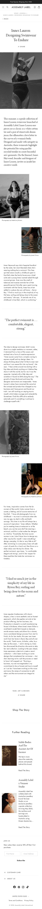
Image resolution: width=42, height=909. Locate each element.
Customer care (14, 872)
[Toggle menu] (3, 7)
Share (22, 47)
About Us (11, 879)
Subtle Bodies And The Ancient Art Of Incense (26, 747)
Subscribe (21, 860)
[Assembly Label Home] (21, 7)
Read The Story (24, 770)
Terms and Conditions (16, 900)
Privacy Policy (28, 900)
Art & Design (23, 691)
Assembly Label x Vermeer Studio (26, 783)
